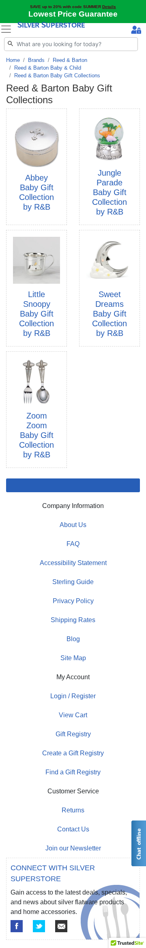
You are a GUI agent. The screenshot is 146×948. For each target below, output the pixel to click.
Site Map (73, 658)
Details (109, 6)
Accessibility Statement (73, 562)
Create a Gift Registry (73, 753)
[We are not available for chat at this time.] (138, 843)
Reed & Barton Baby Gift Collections (57, 75)
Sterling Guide (73, 581)
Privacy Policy (73, 600)
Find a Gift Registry (73, 772)
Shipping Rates (73, 619)
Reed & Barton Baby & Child (47, 68)
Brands (36, 60)
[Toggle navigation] (6, 29)
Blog (73, 639)
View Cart (73, 715)
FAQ (73, 543)
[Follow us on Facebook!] (17, 926)
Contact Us (73, 829)
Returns (73, 810)
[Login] (136, 30)
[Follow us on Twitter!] (39, 926)
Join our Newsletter (73, 848)
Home (13, 60)
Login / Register (73, 696)
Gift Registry (73, 734)
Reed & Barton (70, 60)
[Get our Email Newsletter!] (61, 926)
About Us (73, 524)
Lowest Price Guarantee (73, 14)
